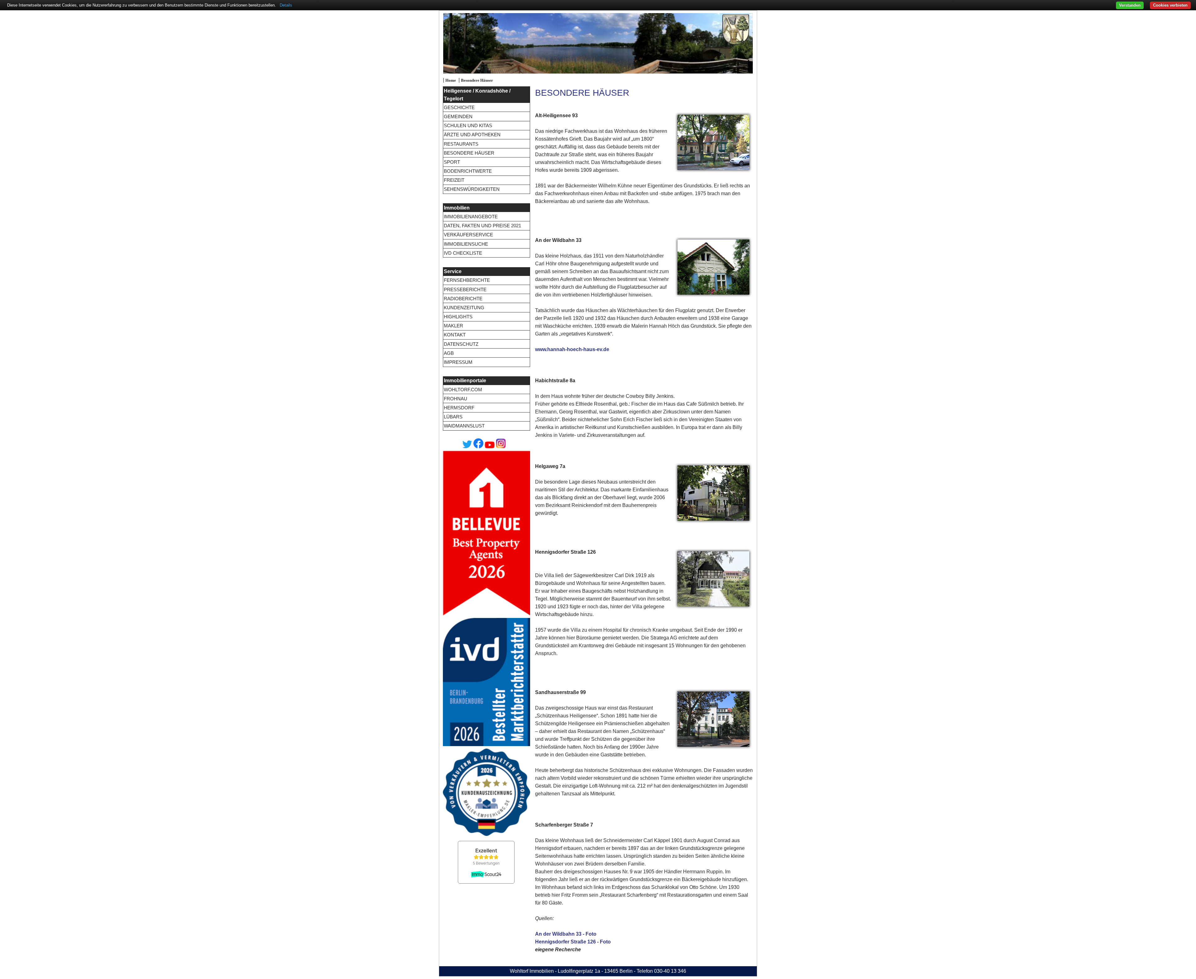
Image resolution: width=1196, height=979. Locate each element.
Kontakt (455, 334)
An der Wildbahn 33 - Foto (565, 934)
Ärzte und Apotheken (472, 134)
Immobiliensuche (466, 244)
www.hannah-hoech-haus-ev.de (572, 349)
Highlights (458, 316)
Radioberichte (463, 298)
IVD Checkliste (463, 253)
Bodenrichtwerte (468, 171)
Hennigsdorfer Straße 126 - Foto (573, 941)
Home (450, 80)
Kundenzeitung (464, 307)
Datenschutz (461, 344)
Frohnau (455, 398)
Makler (453, 325)
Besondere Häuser (477, 80)
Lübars (453, 416)
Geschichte (459, 107)
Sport (452, 162)
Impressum (458, 362)
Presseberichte (465, 289)
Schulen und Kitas (468, 125)
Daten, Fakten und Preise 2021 (482, 225)
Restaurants (461, 144)
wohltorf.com (463, 389)
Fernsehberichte (467, 280)
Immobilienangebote (471, 216)
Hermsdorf (459, 407)
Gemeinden (458, 116)
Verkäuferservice (468, 234)
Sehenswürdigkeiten (472, 189)
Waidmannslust (464, 425)
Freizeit (454, 180)
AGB (449, 353)
